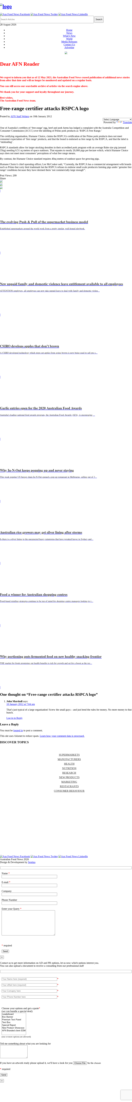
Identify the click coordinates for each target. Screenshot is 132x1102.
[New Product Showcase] (14, 1028)
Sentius (31, 862)
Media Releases (69, 41)
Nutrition (69, 768)
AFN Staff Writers (19, 116)
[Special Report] (14, 1025)
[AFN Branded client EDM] (14, 1030)
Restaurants (69, 786)
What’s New (69, 35)
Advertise (69, 47)
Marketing (69, 781)
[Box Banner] (14, 1017)
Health (69, 763)
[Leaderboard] (14, 1014)
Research (69, 772)
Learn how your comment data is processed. (62, 736)
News (69, 33)
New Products (69, 777)
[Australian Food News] (6, 6)
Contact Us (69, 44)
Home (69, 30)
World (69, 38)
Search (99, 19)
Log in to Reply (14, 718)
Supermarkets (69, 754)
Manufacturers (69, 759)
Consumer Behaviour (69, 790)
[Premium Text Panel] (14, 1019)
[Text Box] (14, 1022)
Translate (127, 122)
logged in (18, 730)
